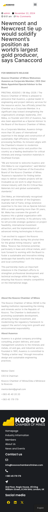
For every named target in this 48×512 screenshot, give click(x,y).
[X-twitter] (22, 502)
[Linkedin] (15, 502)
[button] (35, 4)
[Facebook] (8, 502)
